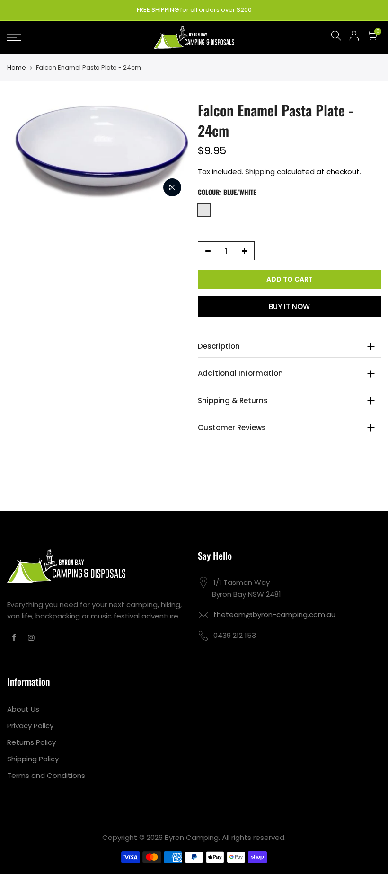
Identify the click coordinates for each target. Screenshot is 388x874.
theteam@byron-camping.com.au (274, 614)
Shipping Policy (33, 759)
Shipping (260, 172)
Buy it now (289, 306)
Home (16, 67)
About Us (23, 709)
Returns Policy (31, 742)
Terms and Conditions (46, 775)
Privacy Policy (30, 726)
